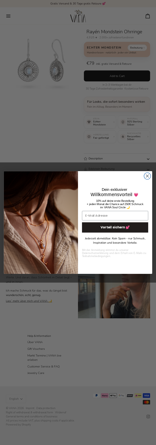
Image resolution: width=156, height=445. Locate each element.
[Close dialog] (147, 176)
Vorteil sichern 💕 (115, 227)
